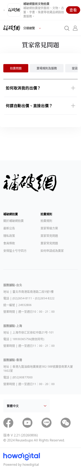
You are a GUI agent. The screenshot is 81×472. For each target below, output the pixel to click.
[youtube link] (27, 423)
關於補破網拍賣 (13, 221)
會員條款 (9, 243)
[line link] (47, 423)
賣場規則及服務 (47, 68)
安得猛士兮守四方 (15, 251)
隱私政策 (9, 236)
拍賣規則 (46, 221)
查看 (73, 9)
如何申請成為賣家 (52, 251)
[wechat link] (66, 423)
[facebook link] (8, 423)
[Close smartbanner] (4, 10)
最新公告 (9, 228)
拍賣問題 (16, 68)
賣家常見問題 (49, 243)
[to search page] (66, 28)
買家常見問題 (49, 236)
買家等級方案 (49, 228)
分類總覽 (29, 28)
